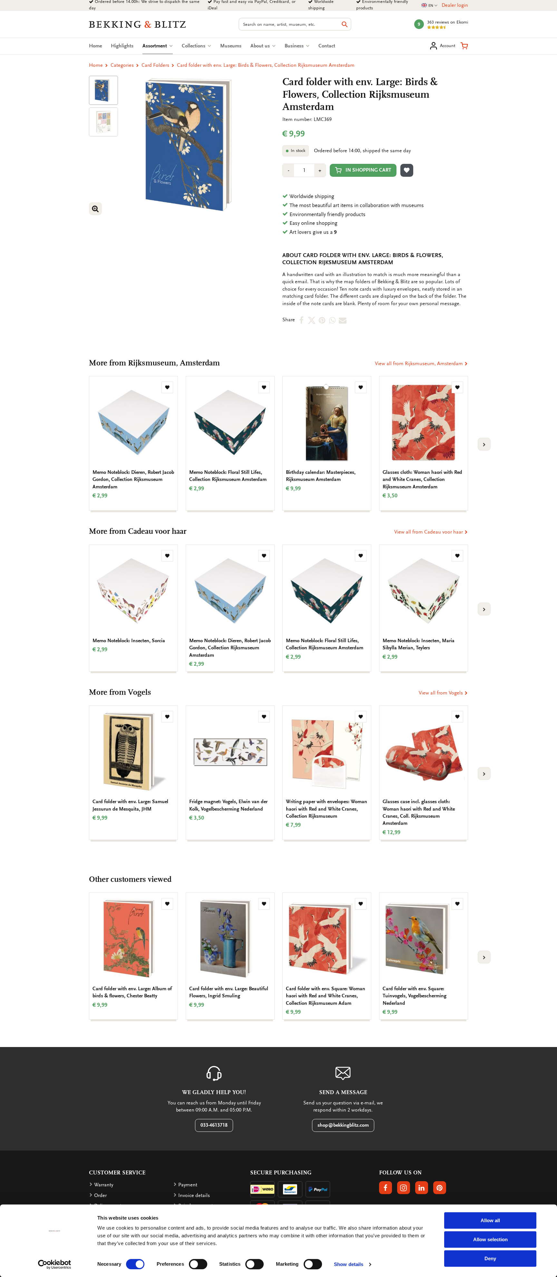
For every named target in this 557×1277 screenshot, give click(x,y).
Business (295, 45)
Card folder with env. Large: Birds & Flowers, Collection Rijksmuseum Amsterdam (266, 65)
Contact (326, 45)
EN (430, 6)
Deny (490, 1258)
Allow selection (490, 1239)
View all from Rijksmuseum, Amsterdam (419, 363)
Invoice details (194, 1195)
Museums (230, 45)
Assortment (157, 45)
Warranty (103, 1185)
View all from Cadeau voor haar (429, 532)
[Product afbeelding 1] (103, 90)
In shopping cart (368, 170)
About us (260, 45)
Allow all (490, 1220)
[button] (464, 46)
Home (95, 45)
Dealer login (455, 5)
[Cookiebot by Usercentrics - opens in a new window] (54, 1264)
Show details (348, 1264)
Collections (194, 45)
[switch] (198, 1264)
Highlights (122, 45)
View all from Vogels (441, 693)
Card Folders (155, 65)
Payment (187, 1185)
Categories (122, 65)
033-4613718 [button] (214, 1125)
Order (100, 1195)
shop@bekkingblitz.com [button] (343, 1125)
